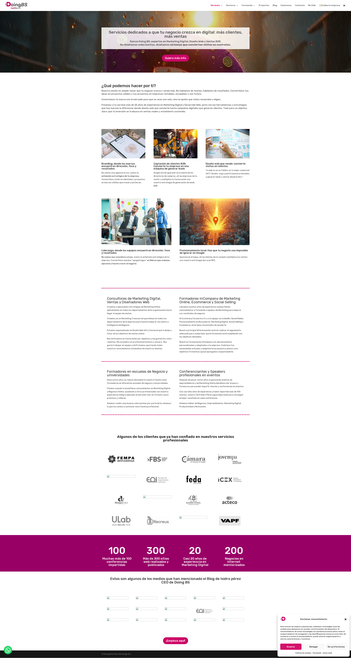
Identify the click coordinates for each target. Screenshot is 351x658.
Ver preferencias (336, 647)
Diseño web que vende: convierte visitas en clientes (226, 165)
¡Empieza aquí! (175, 640)
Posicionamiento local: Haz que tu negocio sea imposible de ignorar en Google (214, 251)
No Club (312, 6)
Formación (247, 6)
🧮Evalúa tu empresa (329, 6)
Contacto (300, 6)
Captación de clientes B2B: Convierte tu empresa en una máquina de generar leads (171, 166)
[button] (345, 619)
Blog (275, 6)
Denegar (313, 647)
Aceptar (291, 647)
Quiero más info (175, 58)
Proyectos (264, 6)
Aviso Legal (327, 653)
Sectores (231, 6)
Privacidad (317, 653)
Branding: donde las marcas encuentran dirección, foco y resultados (118, 166)
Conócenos (286, 6)
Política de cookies (303, 653)
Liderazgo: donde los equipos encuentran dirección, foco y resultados (135, 251)
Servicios (215, 6)
